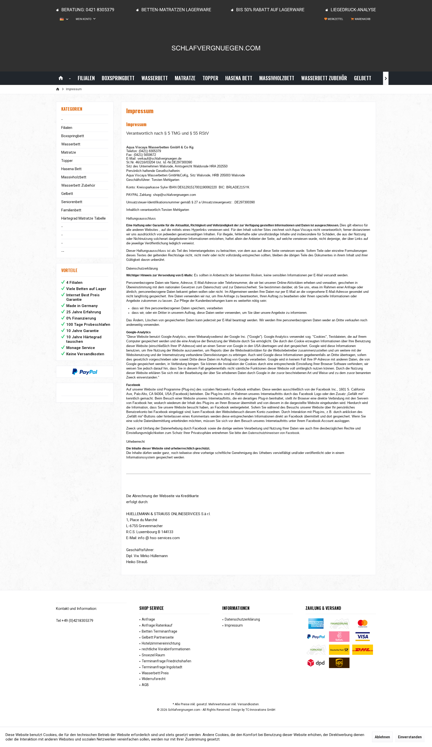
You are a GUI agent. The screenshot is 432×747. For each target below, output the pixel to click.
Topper (67, 160)
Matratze (68, 152)
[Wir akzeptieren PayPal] (85, 372)
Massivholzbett (73, 177)
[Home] (61, 78)
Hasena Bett (71, 169)
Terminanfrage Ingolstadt (162, 667)
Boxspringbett (72, 136)
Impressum (234, 625)
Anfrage (148, 619)
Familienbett (71, 210)
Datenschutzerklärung (242, 619)
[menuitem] (361, 19)
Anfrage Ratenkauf (157, 625)
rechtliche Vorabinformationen (166, 649)
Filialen (66, 127)
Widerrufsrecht (154, 679)
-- (62, 251)
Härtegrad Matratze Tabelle (83, 218)
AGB (145, 685)
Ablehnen (382, 737)
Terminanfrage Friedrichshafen (166, 661)
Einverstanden (410, 737)
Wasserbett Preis (155, 673)
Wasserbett (70, 144)
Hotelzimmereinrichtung (161, 643)
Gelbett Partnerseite (158, 637)
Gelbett (67, 193)
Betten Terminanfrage (159, 631)
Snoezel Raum (153, 655)
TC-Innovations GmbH (260, 710)
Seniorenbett (71, 202)
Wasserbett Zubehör (78, 185)
